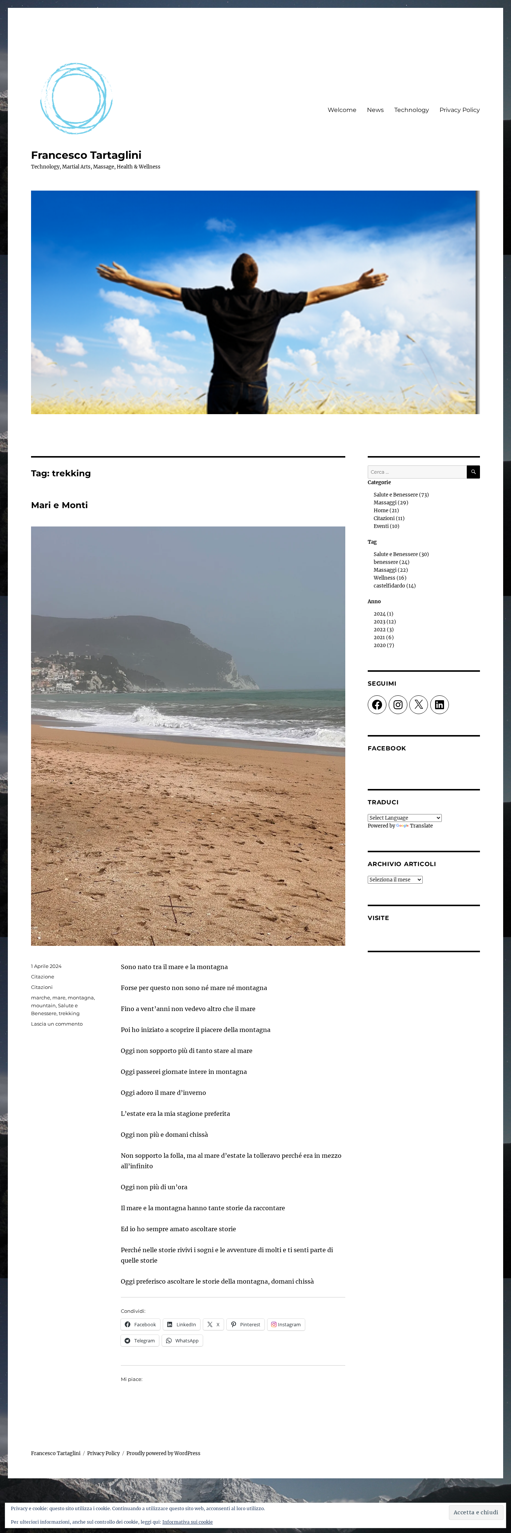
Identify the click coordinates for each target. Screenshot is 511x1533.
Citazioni (42, 987)
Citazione (42, 977)
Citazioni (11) (389, 518)
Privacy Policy (460, 109)
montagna (81, 998)
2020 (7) (384, 645)
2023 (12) (385, 622)
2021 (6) (384, 637)
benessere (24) (392, 562)
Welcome (342, 109)
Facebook (387, 748)
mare (58, 998)
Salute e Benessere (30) (401, 554)
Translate (421, 826)
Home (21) (386, 510)
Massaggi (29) (391, 503)
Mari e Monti (59, 505)
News (375, 109)
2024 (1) (384, 614)
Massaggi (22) (391, 570)
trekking (69, 1013)
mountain (43, 1005)
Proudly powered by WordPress (163, 1453)
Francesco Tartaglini (86, 155)
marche (40, 998)
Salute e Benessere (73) (401, 495)
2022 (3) (384, 629)
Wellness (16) (390, 578)
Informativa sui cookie (187, 1522)
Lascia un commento (57, 1024)
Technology (411, 109)
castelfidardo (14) (395, 586)
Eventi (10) (387, 526)
